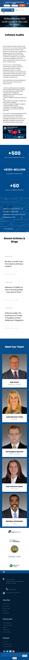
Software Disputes (7, 623)
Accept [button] (24, 655)
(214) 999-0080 (20, 10)
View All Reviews (9, 229)
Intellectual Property (7, 625)
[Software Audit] (7, 10)
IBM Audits (5, 610)
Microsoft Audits (6, 608)
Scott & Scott (6, 604)
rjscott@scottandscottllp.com (13, 592)
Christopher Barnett (7, 646)
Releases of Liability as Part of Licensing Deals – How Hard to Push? (14, 289)
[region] (14, 21)
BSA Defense (6, 606)
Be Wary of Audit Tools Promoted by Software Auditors (14, 263)
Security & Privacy (7, 632)
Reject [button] (14, 658)
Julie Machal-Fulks (7, 644)
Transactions (6, 629)
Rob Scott (5, 642)
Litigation (5, 627)
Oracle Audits (6, 613)
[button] (13, 26)
